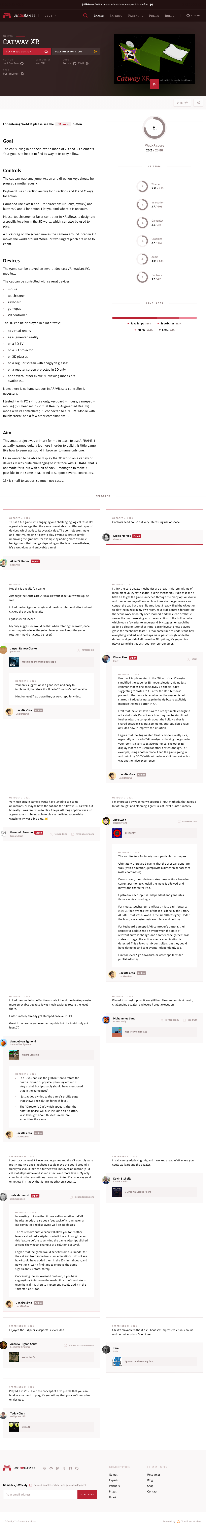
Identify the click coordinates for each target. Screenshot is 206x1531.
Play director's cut (68, 52)
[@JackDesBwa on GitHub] (22, 63)
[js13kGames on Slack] (44, 1468)
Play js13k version (19, 52)
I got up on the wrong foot (139, 1361)
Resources (153, 1474)
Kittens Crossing (30, 1054)
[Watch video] (154, 59)
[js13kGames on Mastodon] (57, 1468)
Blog (150, 1480)
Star (180, 104)
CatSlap (26, 1426)
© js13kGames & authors (20, 1521)
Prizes (154, 15)
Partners (135, 15)
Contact (152, 1491)
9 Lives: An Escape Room (138, 1191)
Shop (150, 1485)
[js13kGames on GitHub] (77, 1468)
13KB (81, 63)
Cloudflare (190, 1521)
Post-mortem (11, 73)
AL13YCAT (130, 833)
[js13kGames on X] (64, 1468)
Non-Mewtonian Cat (136, 1031)
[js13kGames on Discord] (51, 1468)
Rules (169, 15)
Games (99, 15)
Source (67, 63)
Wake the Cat (29, 1357)
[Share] (198, 102)
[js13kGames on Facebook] (70, 1468)
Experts (116, 15)
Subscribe (87, 1494)
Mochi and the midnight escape (39, 661)
